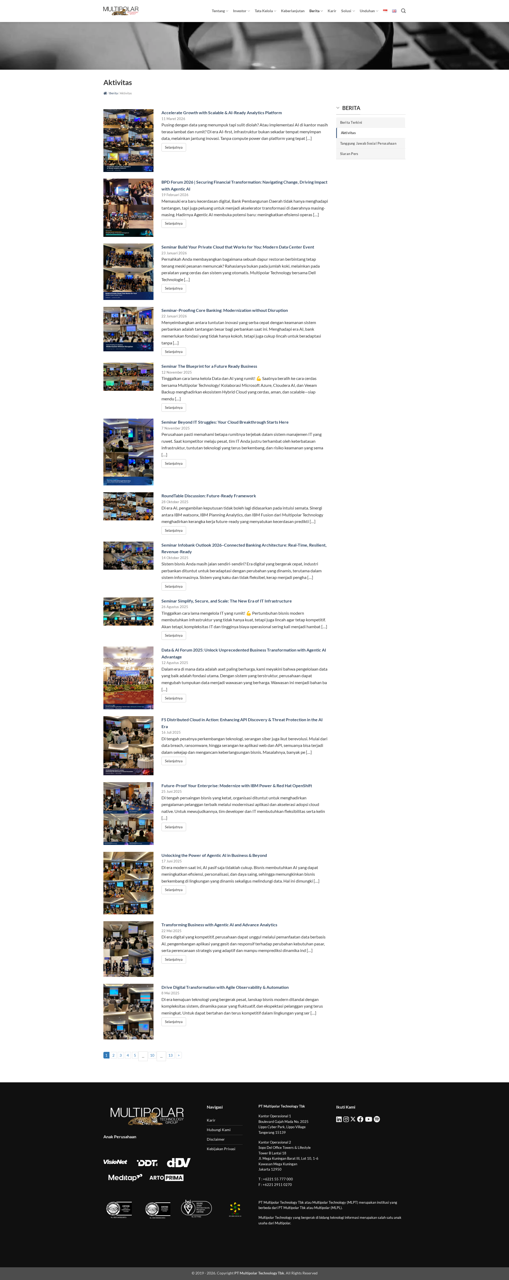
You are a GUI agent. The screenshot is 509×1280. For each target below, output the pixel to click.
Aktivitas (348, 133)
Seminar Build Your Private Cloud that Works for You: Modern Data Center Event (237, 246)
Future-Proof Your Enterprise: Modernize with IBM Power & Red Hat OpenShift (236, 785)
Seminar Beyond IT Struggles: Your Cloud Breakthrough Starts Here (225, 421)
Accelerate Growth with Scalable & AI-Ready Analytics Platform (221, 112)
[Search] (403, 11)
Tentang (218, 10)
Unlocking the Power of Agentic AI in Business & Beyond (214, 855)
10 (152, 1055)
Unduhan (367, 10)
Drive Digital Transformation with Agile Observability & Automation (225, 987)
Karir (332, 10)
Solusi (346, 10)
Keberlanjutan (293, 10)
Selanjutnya (174, 147)
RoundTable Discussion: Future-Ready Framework (208, 495)
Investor (240, 10)
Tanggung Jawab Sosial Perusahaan (368, 143)
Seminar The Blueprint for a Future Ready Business (209, 366)
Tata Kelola (264, 10)
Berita (314, 10)
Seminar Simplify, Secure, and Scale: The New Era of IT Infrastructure (226, 600)
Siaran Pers (349, 154)
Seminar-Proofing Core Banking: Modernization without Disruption (224, 310)
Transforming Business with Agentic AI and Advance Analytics (219, 924)
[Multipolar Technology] (120, 11)
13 (170, 1055)
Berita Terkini (351, 122)
